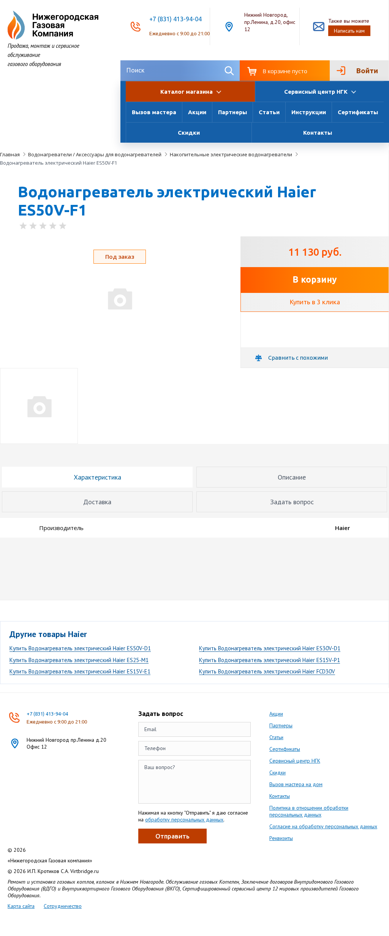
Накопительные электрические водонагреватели (231, 154)
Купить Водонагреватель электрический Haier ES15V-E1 (79, 671)
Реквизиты (281, 838)
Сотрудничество (63, 906)
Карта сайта (21, 906)
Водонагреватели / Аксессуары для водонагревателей (94, 154)
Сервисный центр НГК (294, 760)
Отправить (172, 836)
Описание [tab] (292, 477)
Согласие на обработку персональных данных (323, 826)
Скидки (189, 132)
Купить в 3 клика (315, 301)
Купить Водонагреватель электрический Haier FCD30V (267, 671)
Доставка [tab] (97, 501)
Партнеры (232, 112)
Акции (197, 112)
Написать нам (349, 30)
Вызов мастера (154, 112)
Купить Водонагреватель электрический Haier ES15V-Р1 (269, 660)
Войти (367, 70)
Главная (10, 154)
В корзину (315, 279)
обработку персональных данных (184, 819)
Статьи (269, 112)
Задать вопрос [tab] (292, 501)
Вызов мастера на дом (296, 784)
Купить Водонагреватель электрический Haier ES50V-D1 (80, 648)
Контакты (317, 132)
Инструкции (308, 112)
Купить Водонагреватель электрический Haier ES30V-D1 (269, 648)
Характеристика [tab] (97, 477)
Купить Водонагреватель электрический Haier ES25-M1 (79, 660)
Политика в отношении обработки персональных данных (308, 811)
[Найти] (229, 70)
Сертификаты (358, 112)
